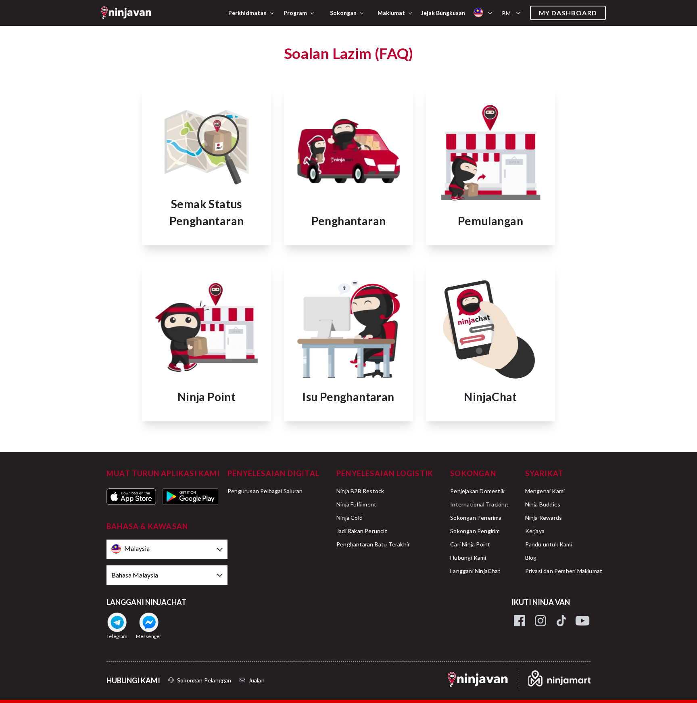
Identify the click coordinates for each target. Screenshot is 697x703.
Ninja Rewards (543, 517)
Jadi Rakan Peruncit (361, 530)
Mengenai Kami (545, 490)
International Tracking (479, 504)
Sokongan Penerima (475, 517)
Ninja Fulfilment (356, 504)
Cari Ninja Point (470, 544)
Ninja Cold (349, 517)
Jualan (256, 680)
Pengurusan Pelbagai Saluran (265, 490)
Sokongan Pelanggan (204, 680)
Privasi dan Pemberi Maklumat (564, 570)
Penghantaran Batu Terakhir (373, 544)
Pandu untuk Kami (548, 544)
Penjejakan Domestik (477, 490)
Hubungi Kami (468, 557)
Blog (531, 557)
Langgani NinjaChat (475, 570)
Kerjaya (535, 530)
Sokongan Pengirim (475, 530)
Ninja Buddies (543, 504)
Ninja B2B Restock (360, 490)
